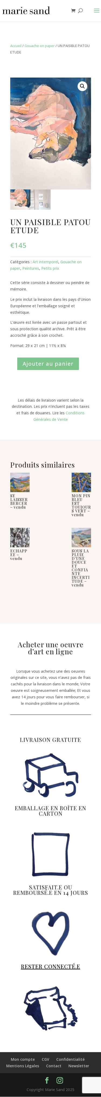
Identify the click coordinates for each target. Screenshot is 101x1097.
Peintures (30, 268)
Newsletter (78, 1065)
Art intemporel (45, 261)
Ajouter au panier (48, 363)
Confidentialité (70, 1059)
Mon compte (23, 1059)
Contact (53, 1065)
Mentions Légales (22, 1065)
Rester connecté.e (50, 966)
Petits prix (50, 268)
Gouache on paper (40, 45)
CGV (45, 1059)
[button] (82, 86)
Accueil (16, 45)
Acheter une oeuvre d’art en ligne (50, 648)
